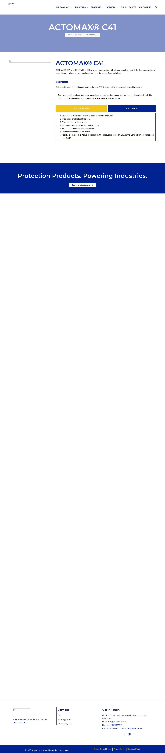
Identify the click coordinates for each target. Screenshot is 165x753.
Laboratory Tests (66, 723)
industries (80, 7)
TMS (59, 715)
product (78, 35)
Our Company (62, 7)
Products (96, 7)
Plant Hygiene (64, 719)
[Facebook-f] (124, 734)
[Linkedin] (129, 734)
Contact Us (145, 7)
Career (132, 7)
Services (111, 7)
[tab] (81, 108)
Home (69, 35)
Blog (123, 7)
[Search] (156, 7)
